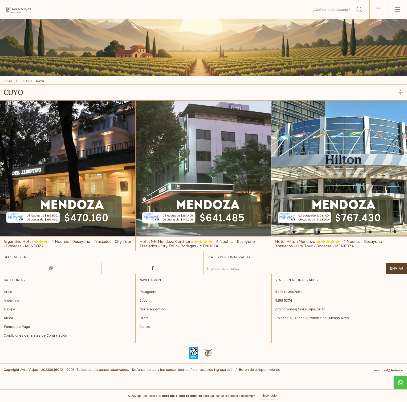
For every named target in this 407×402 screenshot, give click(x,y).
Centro (144, 327)
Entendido (269, 395)
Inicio (8, 81)
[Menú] (397, 9)
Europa (9, 309)
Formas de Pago (17, 327)
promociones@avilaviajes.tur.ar (300, 309)
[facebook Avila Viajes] (153, 268)
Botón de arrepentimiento (259, 370)
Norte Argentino (152, 309)
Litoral (144, 318)
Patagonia (147, 292)
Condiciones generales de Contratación (35, 335)
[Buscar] (359, 9)
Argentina (24, 81)
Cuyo (143, 300)
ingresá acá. (223, 370)
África (8, 318)
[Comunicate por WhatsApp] (400, 382)
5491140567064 (289, 292)
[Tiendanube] (388, 370)
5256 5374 (283, 300)
